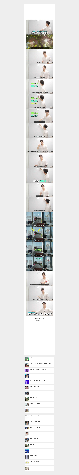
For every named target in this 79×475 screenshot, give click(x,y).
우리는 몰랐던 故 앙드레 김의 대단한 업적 (37, 467)
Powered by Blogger (39, 472)
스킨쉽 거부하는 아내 (34, 438)
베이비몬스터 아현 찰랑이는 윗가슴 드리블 (38, 369)
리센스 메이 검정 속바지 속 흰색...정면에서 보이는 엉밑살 (40, 363)
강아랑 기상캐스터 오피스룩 (35, 386)
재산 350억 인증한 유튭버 (34, 455)
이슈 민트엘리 (29, 2)
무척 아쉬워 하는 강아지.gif (35, 403)
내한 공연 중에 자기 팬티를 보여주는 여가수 (38, 357)
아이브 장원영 (32, 432)
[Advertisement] (39, 13)
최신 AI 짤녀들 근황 (33, 397)
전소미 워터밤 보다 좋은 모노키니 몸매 (37, 409)
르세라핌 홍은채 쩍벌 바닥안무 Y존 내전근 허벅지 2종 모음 (41, 449)
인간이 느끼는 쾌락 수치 (34, 461)
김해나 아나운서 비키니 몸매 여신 (36, 421)
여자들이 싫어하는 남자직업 (35, 415)
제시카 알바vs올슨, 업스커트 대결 (36, 391)
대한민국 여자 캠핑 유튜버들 (35, 427)
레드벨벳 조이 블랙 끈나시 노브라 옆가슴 (37, 380)
